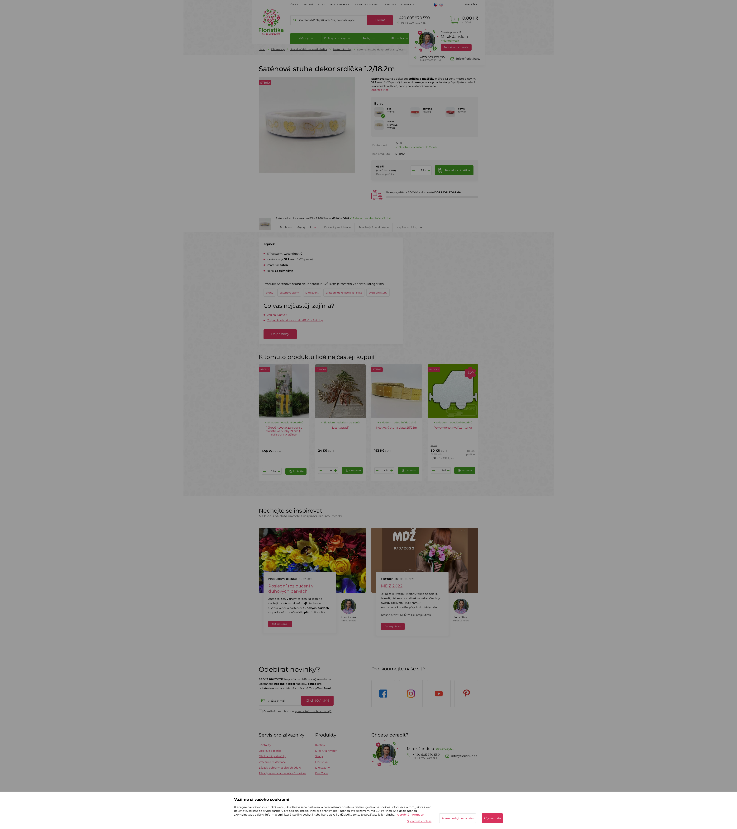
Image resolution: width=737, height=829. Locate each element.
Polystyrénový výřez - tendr (453, 427)
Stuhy (319, 756)
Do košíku (299, 471)
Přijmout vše (492, 818)
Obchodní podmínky (272, 756)
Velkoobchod (339, 4)
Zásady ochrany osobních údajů (280, 767)
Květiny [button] (304, 38)
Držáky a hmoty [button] (335, 38)
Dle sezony (278, 49)
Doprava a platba (366, 4)
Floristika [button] (398, 38)
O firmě (308, 4)
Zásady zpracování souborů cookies (282, 773)
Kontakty (407, 4)
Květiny (320, 745)
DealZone (321, 773)
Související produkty (372, 227)
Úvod (294, 4)
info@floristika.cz (468, 58)
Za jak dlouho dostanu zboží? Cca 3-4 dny (295, 320)
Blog (321, 4)
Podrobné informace (410, 814)
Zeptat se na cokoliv (456, 47)
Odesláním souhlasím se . (298, 711)
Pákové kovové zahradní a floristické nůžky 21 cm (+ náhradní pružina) (283, 431)
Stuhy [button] (366, 38)
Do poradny (280, 334)
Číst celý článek (280, 624)
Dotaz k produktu (336, 227)
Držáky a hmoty (326, 750)
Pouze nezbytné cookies (457, 818)
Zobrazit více (379, 90)
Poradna (389, 4)
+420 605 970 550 (413, 20)
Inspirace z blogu (408, 227)
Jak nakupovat (277, 315)
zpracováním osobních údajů (313, 711)
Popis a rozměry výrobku (296, 227)
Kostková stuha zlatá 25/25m (396, 427)
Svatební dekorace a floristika (308, 49)
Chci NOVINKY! (317, 700)
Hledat (380, 20)
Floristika (321, 762)
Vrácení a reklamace (272, 762)
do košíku (457, 170)
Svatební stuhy (342, 49)
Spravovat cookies (419, 821)
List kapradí (340, 427)
